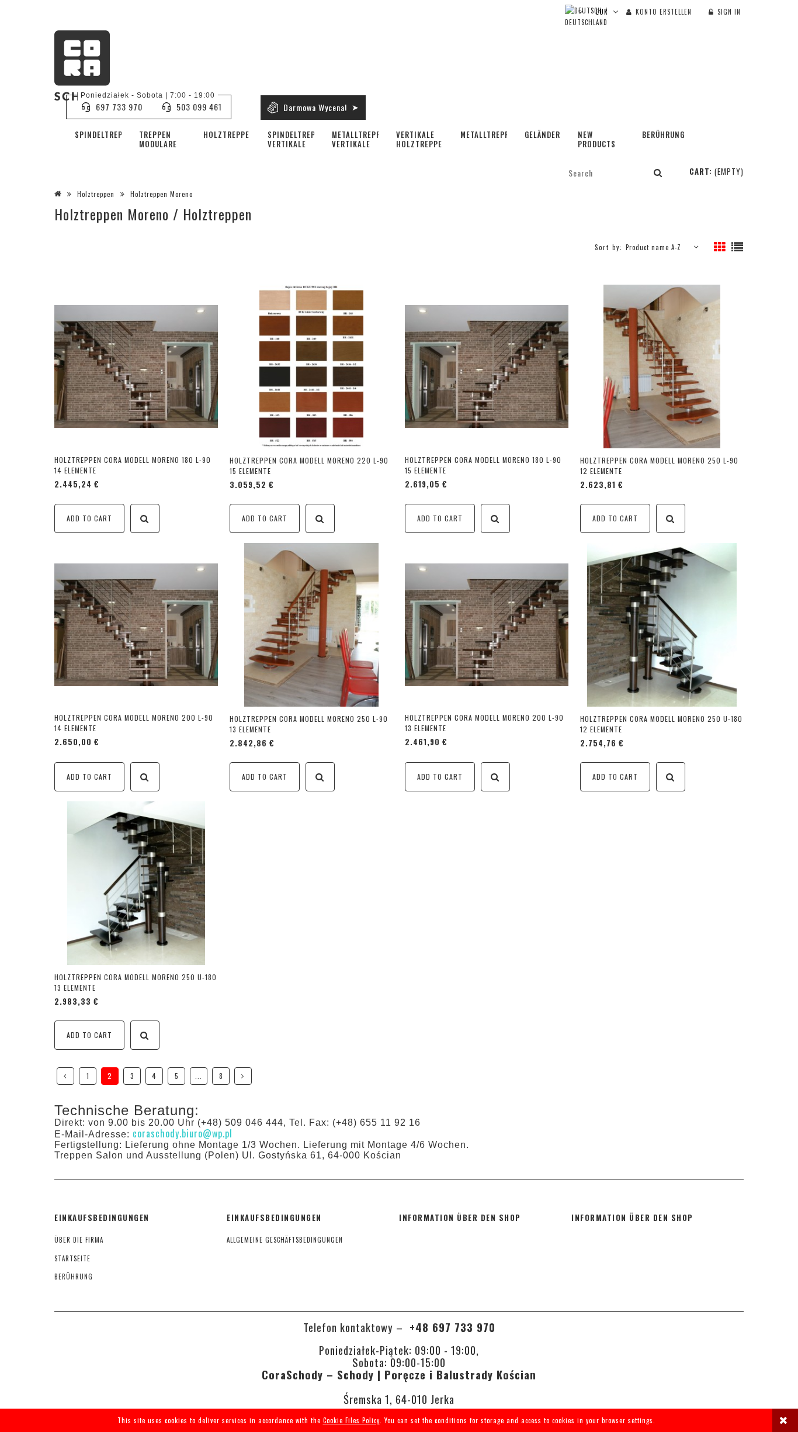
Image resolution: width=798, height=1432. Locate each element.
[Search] (658, 172)
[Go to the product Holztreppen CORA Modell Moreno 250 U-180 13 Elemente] (136, 882)
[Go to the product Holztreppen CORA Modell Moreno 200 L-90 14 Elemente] (136, 623)
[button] (144, 518)
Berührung (73, 1276)
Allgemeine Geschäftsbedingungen (285, 1239)
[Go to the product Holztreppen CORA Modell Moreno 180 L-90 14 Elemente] (136, 366)
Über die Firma (78, 1239)
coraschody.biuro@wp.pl (183, 1133)
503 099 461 (199, 107)
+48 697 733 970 (450, 1327)
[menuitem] (98, 134)
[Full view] (737, 247)
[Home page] (82, 65)
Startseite (72, 1258)
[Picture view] (720, 247)
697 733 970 (119, 107)
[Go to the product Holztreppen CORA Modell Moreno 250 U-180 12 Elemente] (662, 624)
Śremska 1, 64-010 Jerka (399, 1399)
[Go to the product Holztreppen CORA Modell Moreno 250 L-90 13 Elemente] (311, 624)
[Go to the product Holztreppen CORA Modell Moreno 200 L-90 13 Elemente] (486, 623)
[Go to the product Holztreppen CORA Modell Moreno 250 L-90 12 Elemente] (662, 366)
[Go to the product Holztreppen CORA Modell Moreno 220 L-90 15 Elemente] (311, 366)
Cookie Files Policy (351, 1420)
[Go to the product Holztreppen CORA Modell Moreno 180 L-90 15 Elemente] (486, 366)
